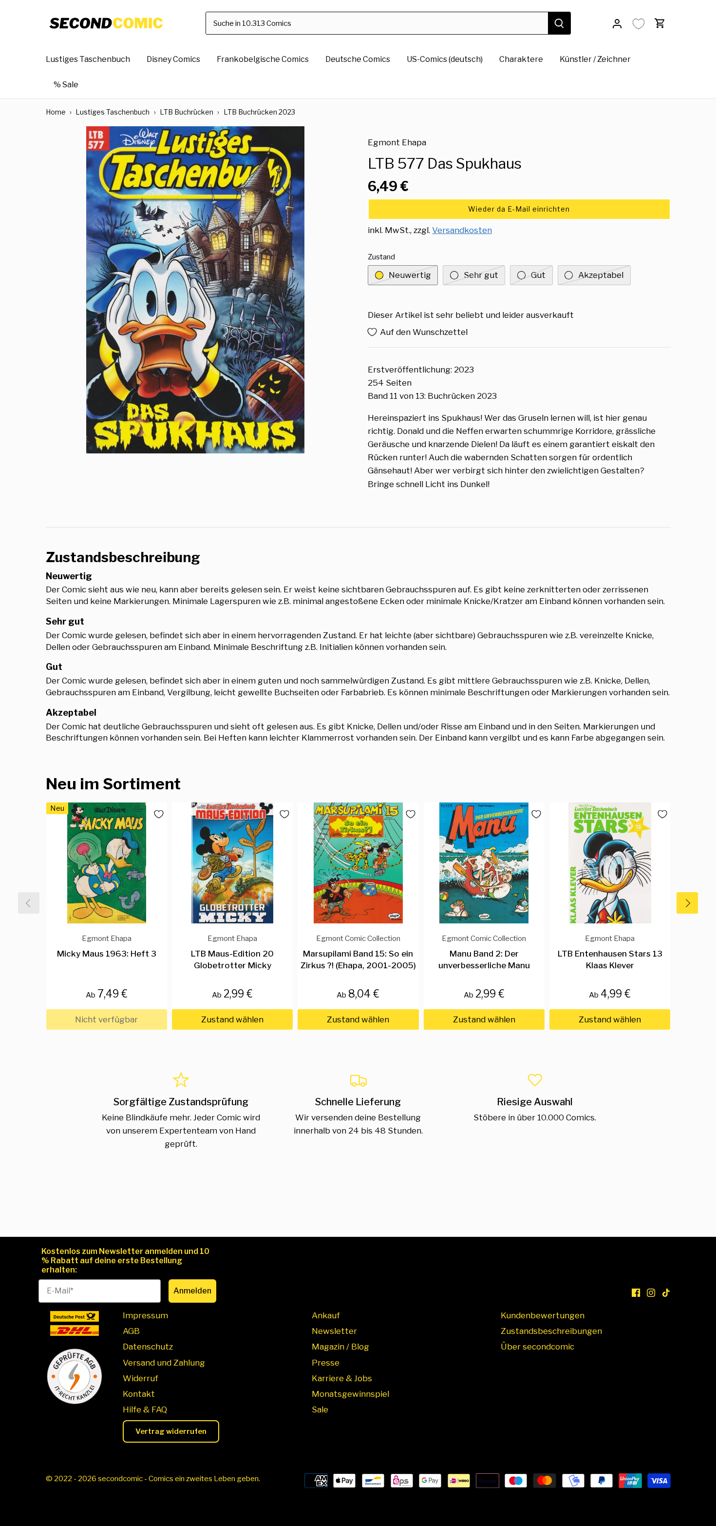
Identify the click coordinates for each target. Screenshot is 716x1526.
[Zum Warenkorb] (660, 23)
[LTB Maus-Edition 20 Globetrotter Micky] (232, 862)
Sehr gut (481, 275)
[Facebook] (636, 1292)
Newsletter (334, 1331)
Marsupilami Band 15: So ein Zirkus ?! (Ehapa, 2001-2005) (358, 952)
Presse (325, 1363)
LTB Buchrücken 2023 (259, 112)
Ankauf (326, 1315)
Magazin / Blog (340, 1346)
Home (56, 112)
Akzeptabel (600, 275)
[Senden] (559, 23)
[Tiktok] (666, 1292)
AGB (131, 1331)
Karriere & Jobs (342, 1378)
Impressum (145, 1315)
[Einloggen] (617, 23)
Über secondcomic (537, 1346)
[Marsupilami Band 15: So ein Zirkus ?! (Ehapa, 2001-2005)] (358, 862)
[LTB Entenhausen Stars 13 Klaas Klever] (609, 862)
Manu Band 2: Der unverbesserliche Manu (484, 952)
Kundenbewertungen (542, 1315)
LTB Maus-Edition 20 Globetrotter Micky (232, 952)
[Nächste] (687, 903)
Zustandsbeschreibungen (551, 1331)
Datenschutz (148, 1346)
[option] (195, 289)
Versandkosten (462, 230)
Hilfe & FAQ (145, 1409)
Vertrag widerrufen (171, 1431)
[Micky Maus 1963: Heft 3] (106, 862)
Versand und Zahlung (164, 1363)
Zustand (381, 257)
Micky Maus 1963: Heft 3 (106, 946)
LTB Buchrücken (186, 112)
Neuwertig (410, 275)
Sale (320, 1409)
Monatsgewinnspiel (350, 1394)
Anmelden (192, 1290)
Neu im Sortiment (113, 783)
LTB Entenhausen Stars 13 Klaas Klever (610, 952)
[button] (519, 209)
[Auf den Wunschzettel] (155, 814)
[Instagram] (651, 1292)
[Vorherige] (28, 903)
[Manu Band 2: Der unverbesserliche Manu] (484, 862)
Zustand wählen (232, 1019)
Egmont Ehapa (397, 142)
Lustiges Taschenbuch (112, 112)
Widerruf (140, 1378)
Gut (538, 275)
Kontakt (139, 1394)
